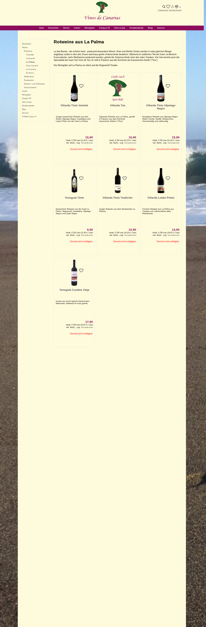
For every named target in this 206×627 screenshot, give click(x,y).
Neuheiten (26, 44)
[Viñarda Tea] (117, 101)
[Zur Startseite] (102, 13)
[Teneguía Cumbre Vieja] (74, 285)
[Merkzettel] (81, 87)
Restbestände (28, 105)
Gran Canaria (32, 65)
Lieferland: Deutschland (169, 10)
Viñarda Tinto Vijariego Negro (160, 107)
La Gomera (31, 69)
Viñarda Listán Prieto (160, 197)
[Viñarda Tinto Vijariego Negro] (161, 101)
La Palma (30, 62)
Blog (24, 109)
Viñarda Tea (117, 105)
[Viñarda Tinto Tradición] (117, 193)
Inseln (24, 91)
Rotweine (28, 51)
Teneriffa (30, 55)
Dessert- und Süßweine (34, 84)
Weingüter (26, 95)
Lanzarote (30, 58)
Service (25, 113)
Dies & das (27, 102)
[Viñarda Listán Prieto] (161, 193)
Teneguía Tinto (74, 197)
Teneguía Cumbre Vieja (74, 289)
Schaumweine (30, 87)
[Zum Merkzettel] (168, 8)
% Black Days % (29, 116)
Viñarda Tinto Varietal (74, 105)
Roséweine (29, 80)
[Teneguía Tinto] (74, 193)
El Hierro (30, 73)
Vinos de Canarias (102, 17)
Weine (25, 47)
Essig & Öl (26, 98)
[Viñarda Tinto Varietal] (74, 101)
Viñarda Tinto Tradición (118, 197)
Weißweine (29, 76)
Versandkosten (87, 143)
